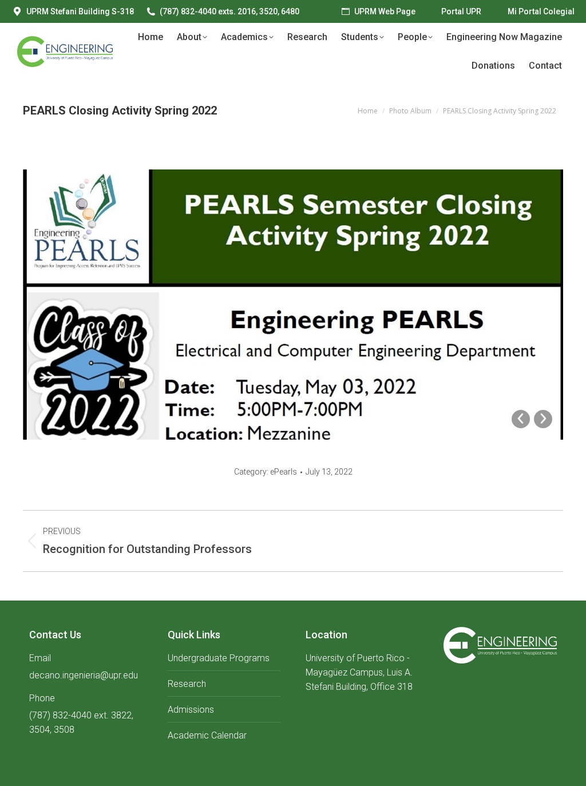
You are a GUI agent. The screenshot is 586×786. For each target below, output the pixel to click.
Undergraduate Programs (219, 658)
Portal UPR (461, 11)
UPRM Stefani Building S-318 (80, 11)
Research (187, 683)
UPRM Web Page (384, 11)
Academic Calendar (207, 735)
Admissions (191, 709)
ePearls (283, 471)
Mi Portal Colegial (541, 11)
